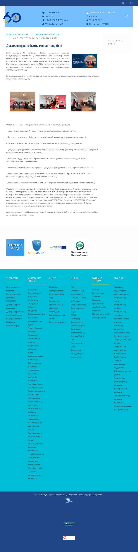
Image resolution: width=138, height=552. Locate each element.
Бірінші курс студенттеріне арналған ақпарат (121, 290)
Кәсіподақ (32, 478)
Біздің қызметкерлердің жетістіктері (35, 356)
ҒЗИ (72, 340)
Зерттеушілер (77, 322)
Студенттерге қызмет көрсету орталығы (120, 381)
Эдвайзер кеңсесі (121, 336)
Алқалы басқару (35, 328)
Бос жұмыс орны (35, 387)
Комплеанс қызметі (36, 391)
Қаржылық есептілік (36, 314)
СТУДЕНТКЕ (95, 20)
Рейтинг (31, 307)
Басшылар (32, 296)
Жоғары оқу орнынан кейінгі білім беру (56, 304)
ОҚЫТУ (49, 16)
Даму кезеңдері (34, 293)
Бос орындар (98, 293)
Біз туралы (32, 290)
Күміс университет (57, 322)
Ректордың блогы (35, 384)
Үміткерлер (75, 319)
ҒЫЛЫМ (93, 16)
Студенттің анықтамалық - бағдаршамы (120, 364)
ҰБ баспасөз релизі (116, 42)
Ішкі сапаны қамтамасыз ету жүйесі (35, 321)
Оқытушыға (33, 303)
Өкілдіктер (32, 310)
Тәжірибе (96, 296)
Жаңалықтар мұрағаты (47, 34)
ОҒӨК (51, 319)
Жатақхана (118, 402)
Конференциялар (78, 305)
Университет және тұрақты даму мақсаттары (36, 457)
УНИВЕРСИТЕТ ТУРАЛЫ (102, 13)
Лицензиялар (33, 419)
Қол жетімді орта (35, 422)
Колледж (31, 331)
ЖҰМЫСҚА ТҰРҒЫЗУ (56, 20)
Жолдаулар (33, 335)
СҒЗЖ (73, 315)
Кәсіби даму (54, 312)
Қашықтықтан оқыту (57, 315)
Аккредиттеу (33, 415)
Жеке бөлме (120, 353)
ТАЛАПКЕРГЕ (52, 13)
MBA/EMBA (11, 301)
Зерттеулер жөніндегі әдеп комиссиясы (77, 353)
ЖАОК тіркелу (120, 357)
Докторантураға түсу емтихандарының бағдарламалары (15, 315)
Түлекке (95, 290)
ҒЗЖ (73, 287)
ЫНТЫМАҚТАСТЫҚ (99, 24)
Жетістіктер (33, 300)
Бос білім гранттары (122, 333)
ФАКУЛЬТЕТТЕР (54, 24)
